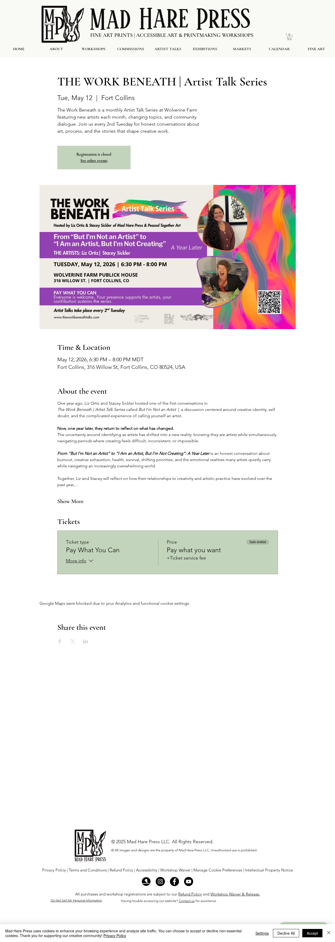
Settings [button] (262, 933)
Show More (70, 501)
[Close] (329, 933)
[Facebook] (174, 881)
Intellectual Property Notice (269, 870)
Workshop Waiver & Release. (235, 894)
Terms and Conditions (88, 870)
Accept (312, 933)
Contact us (187, 901)
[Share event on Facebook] (59, 641)
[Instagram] (160, 881)
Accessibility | (148, 870)
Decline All (286, 933)
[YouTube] (188, 881)
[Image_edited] (146, 881)
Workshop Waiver (175, 870)
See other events (93, 160)
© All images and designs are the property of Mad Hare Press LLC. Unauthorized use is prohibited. (184, 850)
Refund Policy (121, 870)
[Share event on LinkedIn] (85, 641)
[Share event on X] (72, 641)
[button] (290, 36)
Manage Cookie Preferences (218, 870)
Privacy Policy (54, 870)
